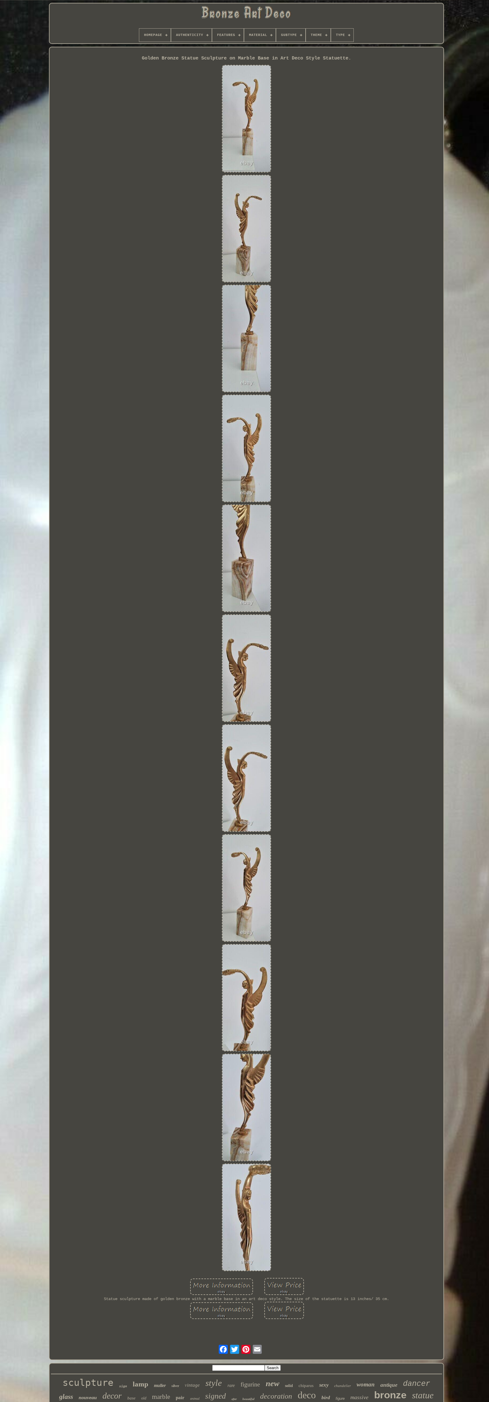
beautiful (248, 1399)
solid (289, 1386)
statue (423, 1395)
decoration (276, 1396)
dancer (416, 1384)
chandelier (342, 1386)
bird (325, 1397)
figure (340, 1398)
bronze (390, 1394)
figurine (250, 1384)
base (131, 1398)
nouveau (88, 1397)
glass (66, 1396)
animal (195, 1398)
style (213, 1383)
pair (180, 1397)
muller (160, 1385)
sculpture (88, 1382)
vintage (192, 1385)
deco (307, 1395)
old (143, 1398)
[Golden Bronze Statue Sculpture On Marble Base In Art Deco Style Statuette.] (246, 119)
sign (123, 1386)
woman (366, 1384)
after (234, 1399)
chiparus (306, 1385)
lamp (140, 1384)
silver (175, 1386)
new (272, 1383)
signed (215, 1396)
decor (112, 1395)
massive (359, 1397)
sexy (324, 1385)
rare (231, 1385)
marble (161, 1396)
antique (388, 1385)
